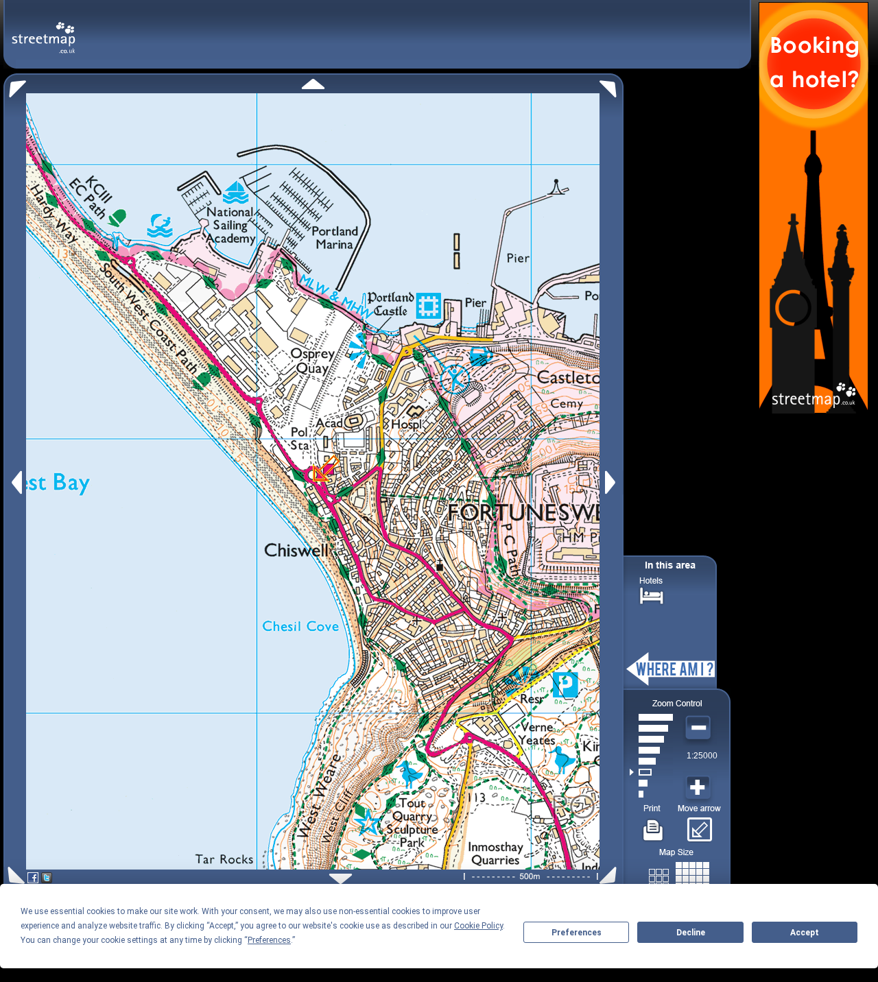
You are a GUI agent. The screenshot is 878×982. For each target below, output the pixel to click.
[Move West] (15, 482)
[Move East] (612, 482)
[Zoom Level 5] (651, 750)
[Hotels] (651, 594)
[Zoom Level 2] (651, 783)
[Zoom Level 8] (651, 717)
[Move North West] (14, 85)
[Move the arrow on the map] (699, 825)
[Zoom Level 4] (651, 761)
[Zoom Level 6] (651, 739)
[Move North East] (612, 85)
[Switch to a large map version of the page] (679, 876)
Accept (804, 932)
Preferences (576, 932)
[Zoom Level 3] (651, 772)
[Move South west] (14, 875)
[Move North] (313, 84)
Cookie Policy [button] (478, 926)
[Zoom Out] (700, 728)
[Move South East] (611, 875)
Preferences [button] (269, 940)
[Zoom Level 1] (651, 794)
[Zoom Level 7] (651, 728)
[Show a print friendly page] (653, 825)
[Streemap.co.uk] (43, 30)
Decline (690, 932)
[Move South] (341, 879)
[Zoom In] (700, 788)
